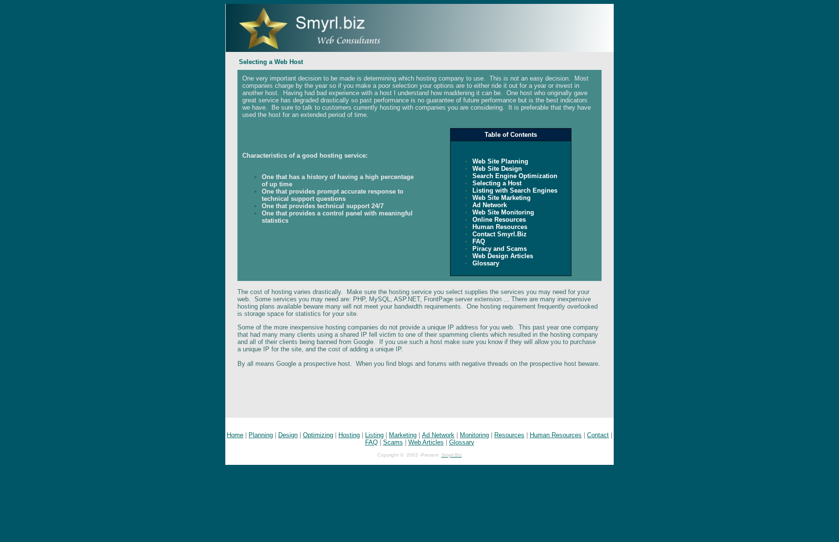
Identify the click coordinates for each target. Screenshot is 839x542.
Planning (261, 435)
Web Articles (426, 442)
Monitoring (474, 435)
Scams (393, 442)
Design (288, 435)
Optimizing (318, 435)
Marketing (403, 435)
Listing (374, 435)
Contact (598, 435)
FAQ (371, 442)
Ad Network (438, 435)
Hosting (349, 435)
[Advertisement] (419, 396)
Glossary (461, 442)
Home (235, 435)
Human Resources (556, 435)
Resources (509, 435)
